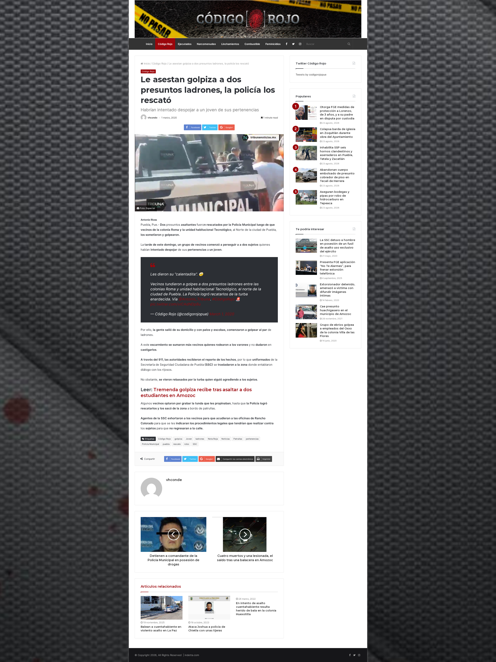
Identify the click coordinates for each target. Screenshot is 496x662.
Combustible (252, 43)
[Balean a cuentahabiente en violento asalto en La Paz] (162, 608)
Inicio (149, 43)
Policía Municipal (150, 444)
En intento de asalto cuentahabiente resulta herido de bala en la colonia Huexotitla (256, 608)
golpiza (178, 438)
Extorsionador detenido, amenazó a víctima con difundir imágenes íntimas (337, 290)
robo (186, 444)
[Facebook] (286, 44)
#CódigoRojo (223, 299)
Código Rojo (165, 43)
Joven (189, 438)
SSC (195, 444)
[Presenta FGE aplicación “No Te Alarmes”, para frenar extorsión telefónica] (306, 267)
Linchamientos (230, 43)
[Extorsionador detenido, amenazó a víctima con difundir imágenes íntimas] (306, 290)
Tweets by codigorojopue (311, 74)
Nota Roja (213, 438)
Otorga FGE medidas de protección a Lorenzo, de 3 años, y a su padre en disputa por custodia (337, 112)
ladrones (199, 438)
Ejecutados (184, 43)
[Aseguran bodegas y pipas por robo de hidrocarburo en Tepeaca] (306, 197)
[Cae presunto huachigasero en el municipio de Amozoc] (306, 312)
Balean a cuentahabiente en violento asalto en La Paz (161, 628)
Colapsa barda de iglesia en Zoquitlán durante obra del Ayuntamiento (337, 132)
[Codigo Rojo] (248, 19)
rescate (177, 444)
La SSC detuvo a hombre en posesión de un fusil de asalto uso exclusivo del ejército (337, 245)
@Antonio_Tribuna (194, 299)
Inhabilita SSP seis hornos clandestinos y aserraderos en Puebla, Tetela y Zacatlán (336, 153)
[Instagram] (300, 44)
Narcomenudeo (206, 43)
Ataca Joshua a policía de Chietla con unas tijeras (206, 628)
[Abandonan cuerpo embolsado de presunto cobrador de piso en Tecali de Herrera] (306, 175)
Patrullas (237, 438)
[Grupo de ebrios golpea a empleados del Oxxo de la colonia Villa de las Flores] (306, 330)
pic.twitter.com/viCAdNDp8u (175, 304)
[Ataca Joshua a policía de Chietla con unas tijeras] (209, 608)
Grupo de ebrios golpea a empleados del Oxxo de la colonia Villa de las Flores (337, 330)
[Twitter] (293, 44)
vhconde (152, 117)
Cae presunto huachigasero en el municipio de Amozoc (335, 310)
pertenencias (252, 438)
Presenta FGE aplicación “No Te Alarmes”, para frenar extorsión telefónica (337, 267)
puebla (166, 444)
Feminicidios (273, 43)
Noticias (225, 438)
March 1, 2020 (221, 314)
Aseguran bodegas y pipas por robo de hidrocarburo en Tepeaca (334, 197)
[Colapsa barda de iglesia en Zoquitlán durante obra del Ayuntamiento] (306, 134)
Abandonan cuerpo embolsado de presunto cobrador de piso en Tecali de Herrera (337, 175)
